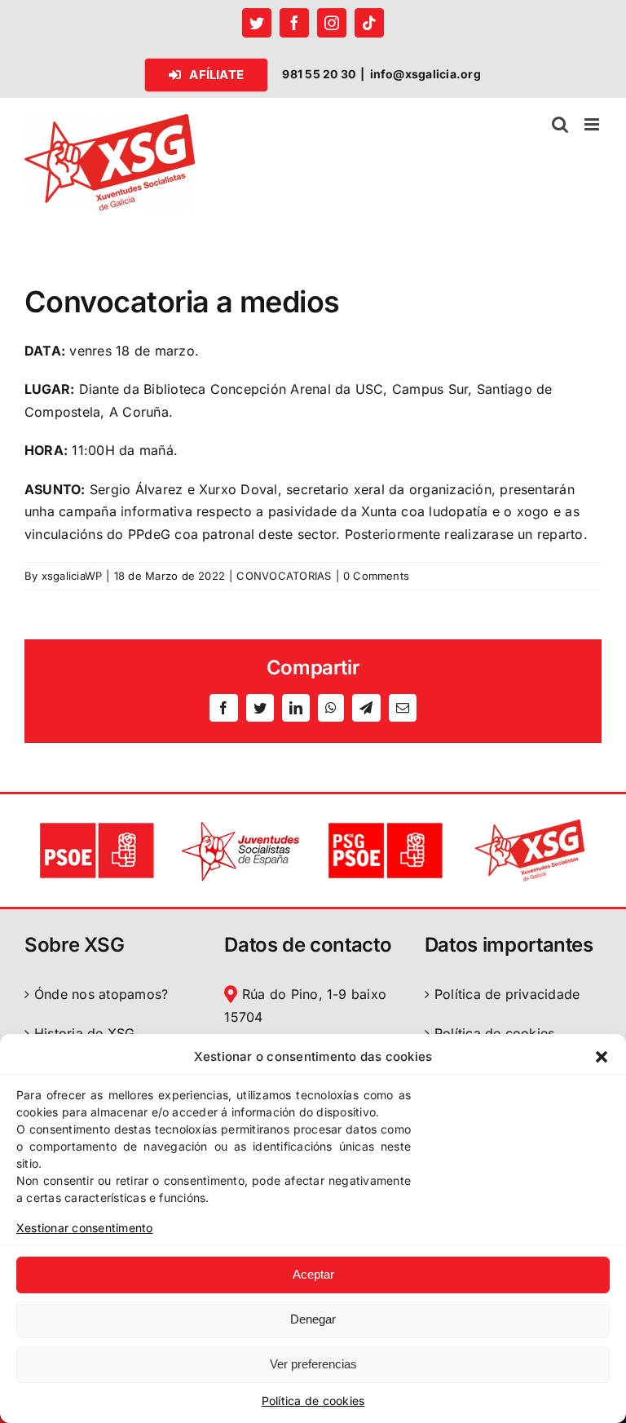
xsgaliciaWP (72, 575)
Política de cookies (313, 1401)
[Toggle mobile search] (560, 124)
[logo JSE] (241, 825)
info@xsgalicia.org (425, 74)
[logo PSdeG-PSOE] (385, 825)
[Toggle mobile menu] (593, 124)
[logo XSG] (529, 825)
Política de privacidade (507, 994)
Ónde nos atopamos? (101, 994)
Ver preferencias (313, 1364)
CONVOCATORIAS (283, 575)
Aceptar (313, 1274)
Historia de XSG (84, 1033)
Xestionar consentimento (84, 1228)
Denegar (313, 1319)
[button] (601, 1057)
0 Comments (376, 575)
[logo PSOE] (96, 825)
